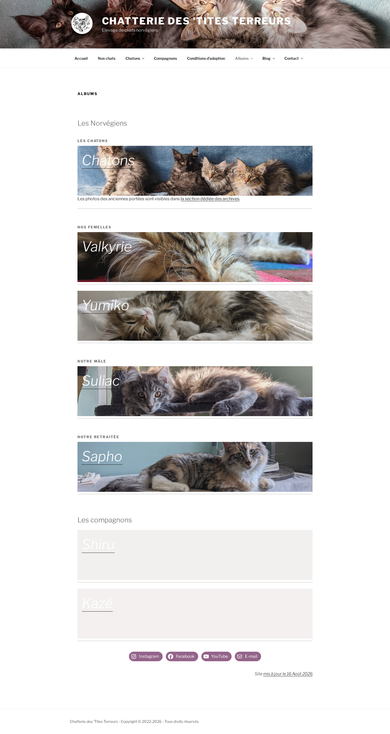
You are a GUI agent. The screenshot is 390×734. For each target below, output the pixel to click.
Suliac (101, 380)
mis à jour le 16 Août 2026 (288, 673)
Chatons (132, 58)
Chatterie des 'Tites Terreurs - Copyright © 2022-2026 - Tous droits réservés (134, 721)
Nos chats (106, 58)
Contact (291, 58)
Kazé (97, 603)
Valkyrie (107, 246)
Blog (266, 58)
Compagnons (165, 58)
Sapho (102, 456)
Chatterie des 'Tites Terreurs (197, 21)
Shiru (98, 544)
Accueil (81, 58)
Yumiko (105, 305)
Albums (242, 58)
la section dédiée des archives (210, 198)
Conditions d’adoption (206, 58)
